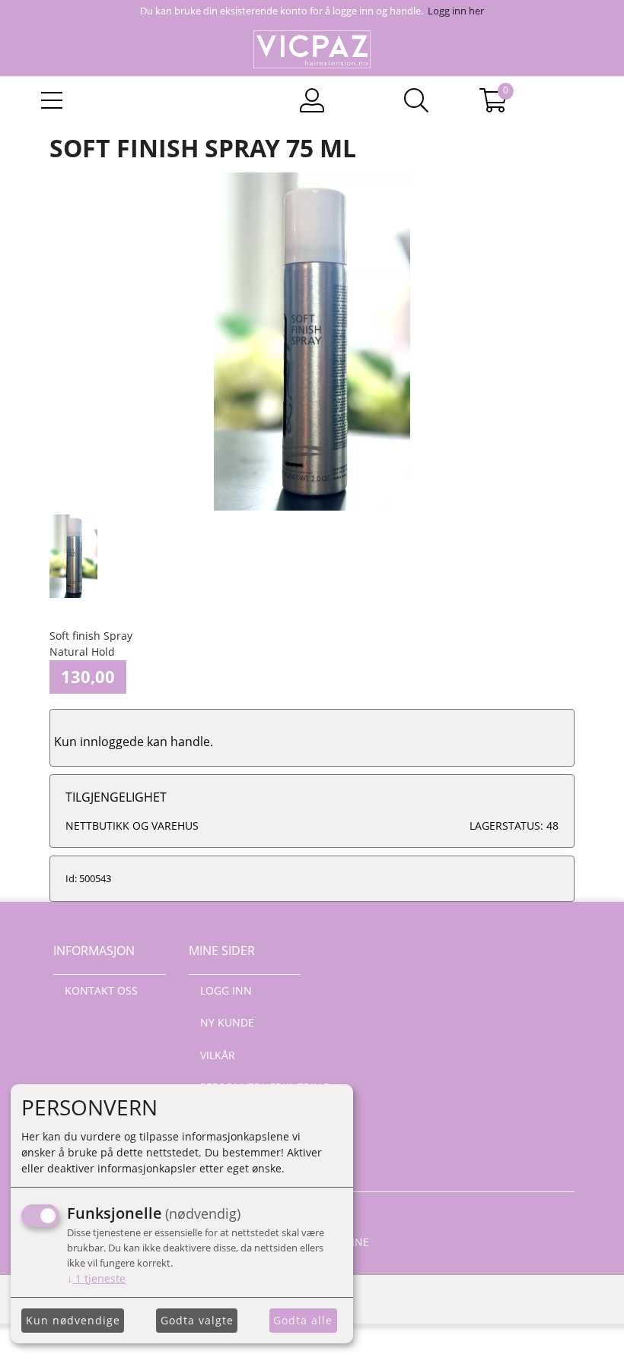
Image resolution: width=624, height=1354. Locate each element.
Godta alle (303, 1320)
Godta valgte (197, 1320)
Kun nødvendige (73, 1320)
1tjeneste (96, 1278)
